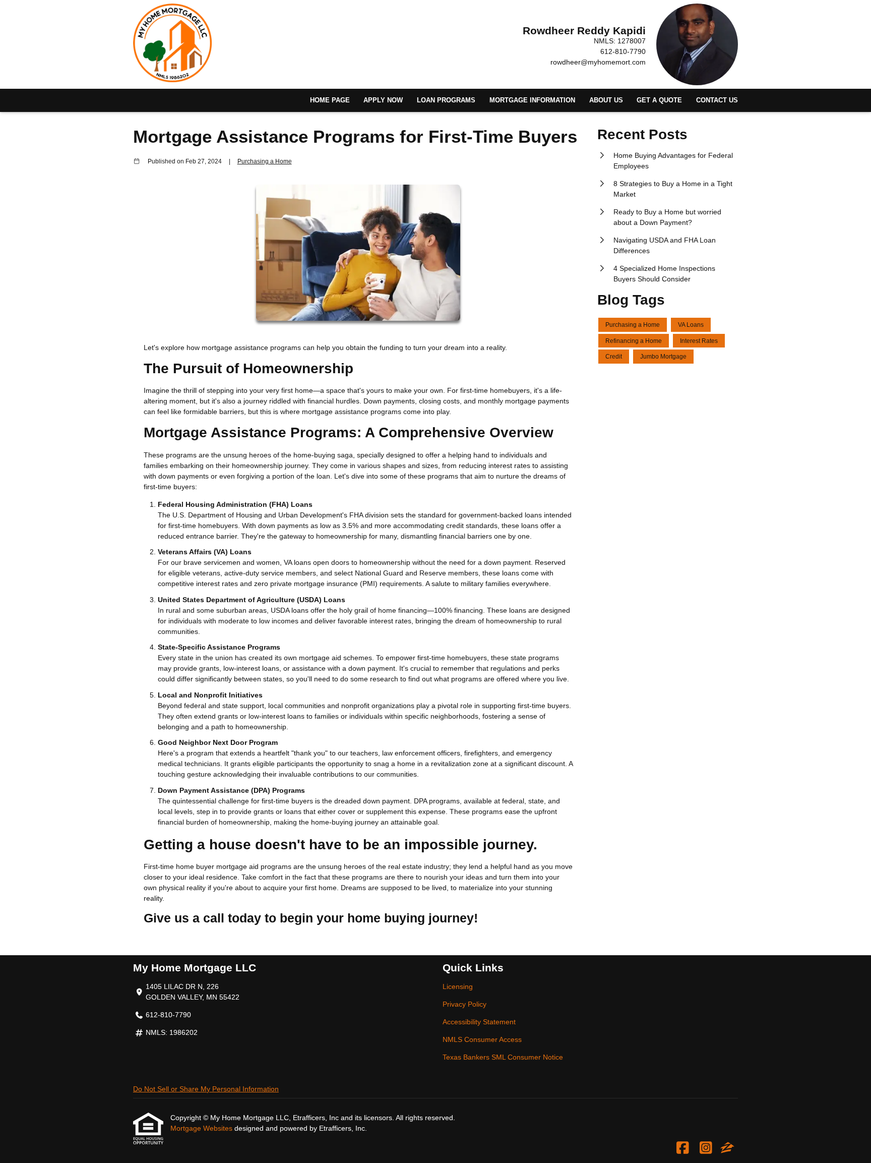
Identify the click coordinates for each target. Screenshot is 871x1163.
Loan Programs (446, 100)
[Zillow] (727, 1148)
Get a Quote (659, 100)
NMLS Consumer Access (482, 1039)
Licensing (458, 986)
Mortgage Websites (202, 1128)
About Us (606, 100)
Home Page (330, 100)
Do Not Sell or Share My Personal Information (206, 1089)
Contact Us (717, 100)
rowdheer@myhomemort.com (598, 62)
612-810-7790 (623, 51)
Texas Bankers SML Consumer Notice (503, 1057)
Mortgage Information (532, 100)
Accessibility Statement (479, 1022)
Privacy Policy (464, 1004)
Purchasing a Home (264, 161)
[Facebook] (683, 1148)
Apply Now (383, 100)
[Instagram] (706, 1148)
